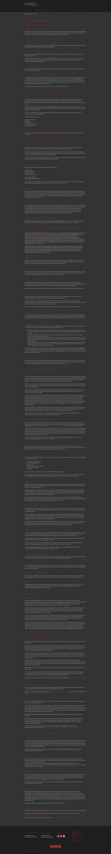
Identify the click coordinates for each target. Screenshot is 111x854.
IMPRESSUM (27, 849)
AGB (75, 838)
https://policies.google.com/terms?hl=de (74, 727)
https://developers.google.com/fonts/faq (60, 691)
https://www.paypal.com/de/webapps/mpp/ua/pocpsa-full (37, 814)
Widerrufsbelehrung (78, 836)
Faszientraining (47, 9)
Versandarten (77, 834)
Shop (26, 9)
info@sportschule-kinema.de (47, 837)
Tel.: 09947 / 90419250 (45, 835)
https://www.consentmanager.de (56, 425)
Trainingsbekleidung (38, 9)
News (30, 9)
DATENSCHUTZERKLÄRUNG (37, 849)
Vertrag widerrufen (78, 841)
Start (27, 13)
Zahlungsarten (77, 832)
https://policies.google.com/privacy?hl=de (37, 693)
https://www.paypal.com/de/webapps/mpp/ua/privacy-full (64, 817)
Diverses (55, 9)
